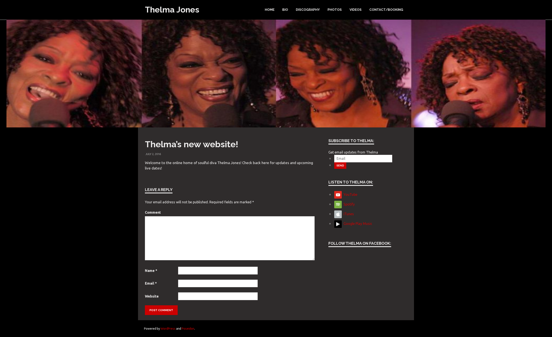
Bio (285, 10)
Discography (308, 10)
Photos (335, 10)
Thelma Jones (172, 9)
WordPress (168, 328)
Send (340, 165)
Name (151, 271)
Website (152, 296)
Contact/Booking (386, 10)
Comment (153, 212)
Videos (356, 10)
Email (151, 283)
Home (269, 10)
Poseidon (188, 328)
